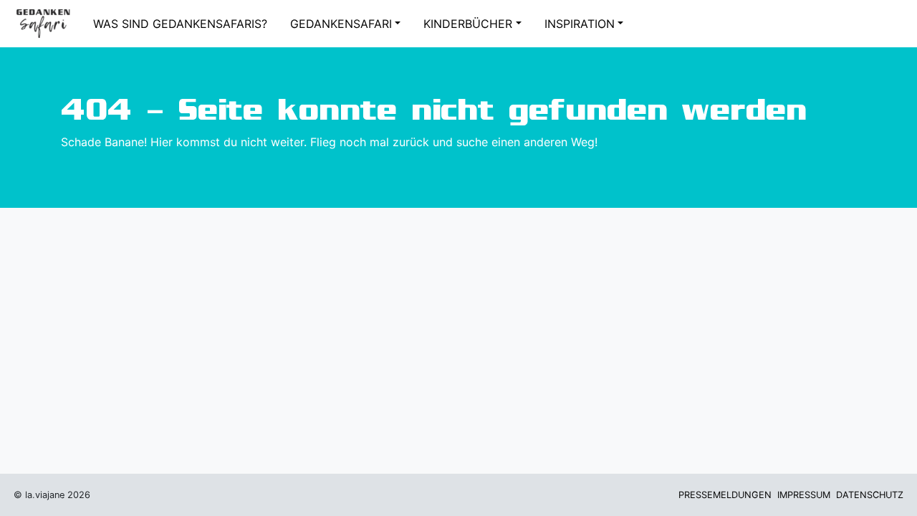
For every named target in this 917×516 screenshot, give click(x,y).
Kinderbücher (467, 23)
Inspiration (579, 23)
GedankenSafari (341, 23)
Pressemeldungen (725, 494)
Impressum (803, 494)
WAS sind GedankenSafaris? (180, 23)
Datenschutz (869, 494)
